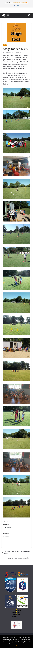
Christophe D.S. (17, 52)
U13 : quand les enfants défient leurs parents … (17, 552)
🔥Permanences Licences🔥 (19, 3)
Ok (16, 645)
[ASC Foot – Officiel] (3, 15)
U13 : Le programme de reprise (18, 558)
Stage (5, 44)
